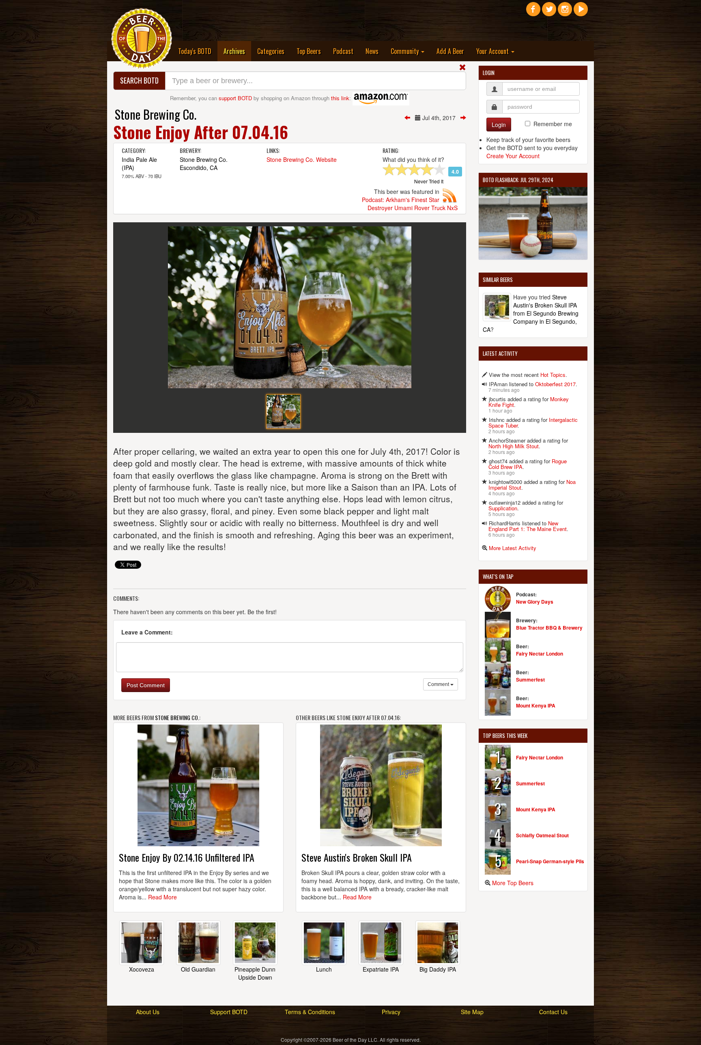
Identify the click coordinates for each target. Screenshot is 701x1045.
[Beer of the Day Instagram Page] (565, 12)
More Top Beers (512, 883)
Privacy (391, 1012)
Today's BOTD (194, 51)
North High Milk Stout (513, 446)
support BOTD (235, 98)
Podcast (343, 51)
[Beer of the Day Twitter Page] (549, 12)
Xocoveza (141, 969)
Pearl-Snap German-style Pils (550, 861)
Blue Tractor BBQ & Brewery (549, 627)
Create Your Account (513, 156)
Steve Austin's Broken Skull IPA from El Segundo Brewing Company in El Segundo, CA (530, 313)
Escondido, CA (198, 167)
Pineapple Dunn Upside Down (254, 973)
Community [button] (405, 51)
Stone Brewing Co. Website (302, 159)
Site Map (472, 1012)
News (372, 51)
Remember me (552, 124)
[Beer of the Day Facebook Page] (533, 12)
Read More (162, 897)
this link (340, 98)
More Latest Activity (512, 548)
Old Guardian (198, 969)
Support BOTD (228, 1012)
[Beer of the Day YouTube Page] (581, 12)
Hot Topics (553, 374)
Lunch (324, 969)
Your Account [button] (493, 51)
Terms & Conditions (310, 1012)
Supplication (502, 508)
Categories (270, 51)
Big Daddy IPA (437, 969)
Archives (237, 51)
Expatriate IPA (381, 969)
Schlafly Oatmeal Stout (542, 835)
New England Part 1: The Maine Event (527, 526)
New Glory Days (534, 601)
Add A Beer (450, 51)
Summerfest (530, 679)
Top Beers (309, 51)
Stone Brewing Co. (155, 114)
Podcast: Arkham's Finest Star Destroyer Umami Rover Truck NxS (410, 204)
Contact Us (553, 1012)
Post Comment (146, 685)
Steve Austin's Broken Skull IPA (356, 857)
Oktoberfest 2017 (555, 384)
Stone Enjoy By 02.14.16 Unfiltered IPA (186, 857)
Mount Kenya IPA (535, 705)
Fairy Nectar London (539, 653)
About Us (147, 1012)
